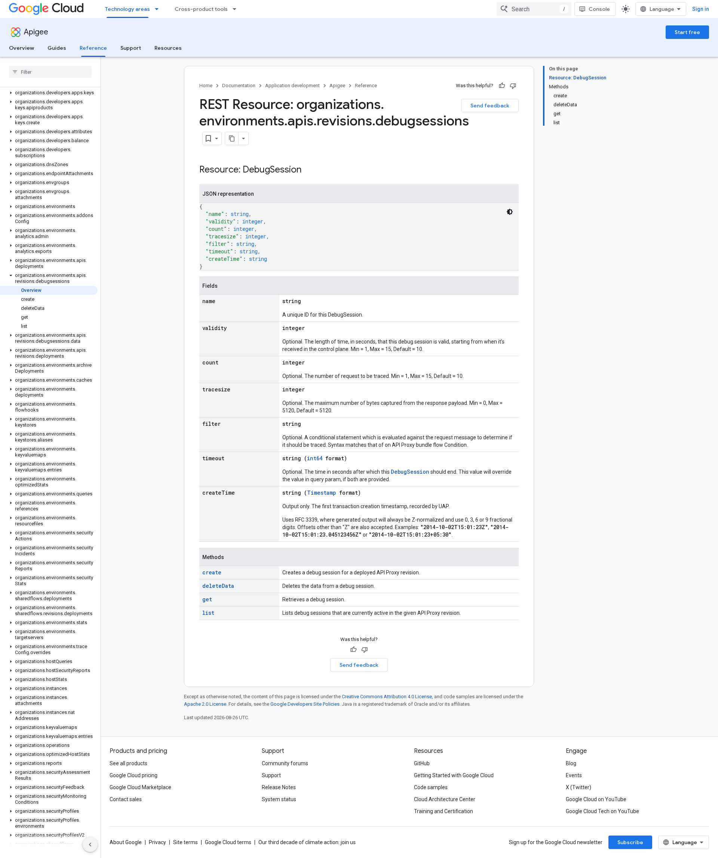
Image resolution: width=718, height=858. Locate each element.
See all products (128, 763)
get (207, 599)
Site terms (185, 842)
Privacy (157, 842)
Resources (168, 48)
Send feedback (489, 105)
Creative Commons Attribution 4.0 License (387, 696)
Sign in (700, 9)
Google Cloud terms (228, 842)
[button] (49, 92)
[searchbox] (50, 72)
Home (205, 85)
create (211, 572)
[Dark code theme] (510, 212)
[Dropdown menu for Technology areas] (159, 9)
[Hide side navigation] (90, 844)
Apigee (36, 32)
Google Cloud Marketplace (140, 787)
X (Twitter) (578, 787)
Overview (21, 48)
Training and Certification (443, 811)
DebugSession (410, 471)
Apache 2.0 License (205, 704)
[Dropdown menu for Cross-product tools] (237, 9)
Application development (292, 85)
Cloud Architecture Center (444, 799)
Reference (93, 48)
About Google (126, 842)
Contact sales (126, 799)
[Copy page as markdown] (232, 138)
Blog (571, 763)
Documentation (238, 85)
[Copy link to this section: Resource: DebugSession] (308, 170)
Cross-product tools (201, 9)
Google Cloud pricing (133, 775)
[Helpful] (501, 85)
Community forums (285, 763)
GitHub (422, 763)
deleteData (218, 585)
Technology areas (127, 9)
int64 (314, 458)
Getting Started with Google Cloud (454, 775)
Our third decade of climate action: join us (307, 842)
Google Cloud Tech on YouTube (602, 811)
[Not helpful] (513, 85)
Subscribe (630, 842)
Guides (56, 48)
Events (574, 775)
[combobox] (534, 9)
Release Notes (279, 787)
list (208, 612)
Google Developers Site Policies (305, 704)
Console (599, 9)
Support (130, 48)
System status (279, 799)
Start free (687, 32)
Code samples (431, 787)
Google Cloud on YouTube (596, 799)
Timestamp (321, 492)
